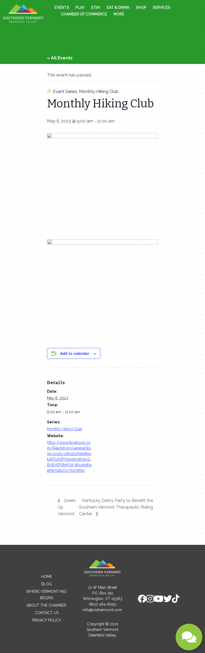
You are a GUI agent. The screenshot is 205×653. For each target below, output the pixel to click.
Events (61, 7)
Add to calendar (74, 353)
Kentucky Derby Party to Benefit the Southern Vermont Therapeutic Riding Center (116, 507)
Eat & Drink (118, 7)
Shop (141, 7)
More (118, 14)
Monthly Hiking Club (64, 429)
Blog (46, 584)
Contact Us (46, 613)
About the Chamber (46, 605)
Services (161, 7)
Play (80, 7)
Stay (95, 7)
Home (46, 576)
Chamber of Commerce (84, 14)
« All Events (60, 57)
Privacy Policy (46, 620)
